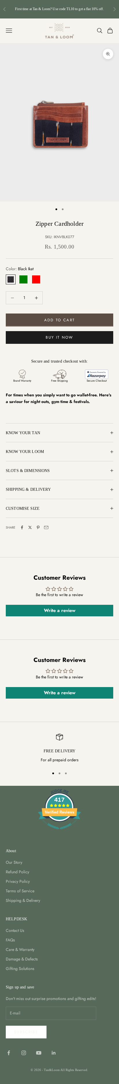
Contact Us (15, 930)
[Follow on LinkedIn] (54, 1053)
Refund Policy (17, 872)
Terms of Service (20, 891)
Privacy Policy (18, 881)
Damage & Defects (22, 959)
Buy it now (59, 337)
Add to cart (59, 320)
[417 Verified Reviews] (59, 832)
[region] (59, 749)
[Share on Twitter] (30, 527)
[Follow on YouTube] (39, 1053)
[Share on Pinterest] (38, 527)
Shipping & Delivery (23, 900)
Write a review (59, 610)
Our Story (14, 862)
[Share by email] (46, 527)
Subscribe (26, 1032)
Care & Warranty (20, 949)
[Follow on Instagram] (24, 1053)
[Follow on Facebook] (9, 1053)
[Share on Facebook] (22, 527)
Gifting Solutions (20, 968)
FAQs (10, 940)
